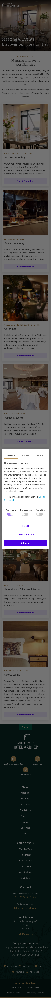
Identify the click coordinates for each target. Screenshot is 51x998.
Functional (11, 510)
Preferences (26, 510)
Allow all (25, 543)
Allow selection (25, 534)
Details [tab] (25, 455)
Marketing (40, 510)
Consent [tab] (11, 455)
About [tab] (40, 455)
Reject (25, 525)
